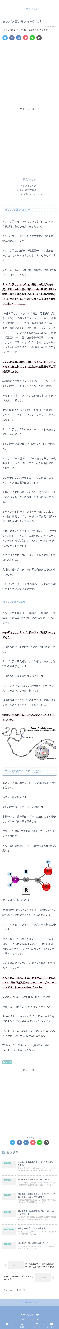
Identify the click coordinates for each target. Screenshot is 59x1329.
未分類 (8, 1062)
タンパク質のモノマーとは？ (30, 194)
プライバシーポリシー (29, 1319)
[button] (53, 672)
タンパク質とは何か (26, 185)
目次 (25, 179)
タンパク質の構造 (27, 190)
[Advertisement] (29, 73)
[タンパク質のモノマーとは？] (18, 37)
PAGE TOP (30, 1302)
